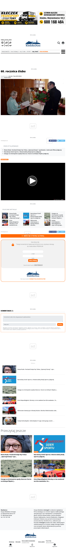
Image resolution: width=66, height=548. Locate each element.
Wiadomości (4, 159)
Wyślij (60, 324)
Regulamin (41, 542)
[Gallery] (33, 17)
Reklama (18, 542)
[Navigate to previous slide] (2, 18)
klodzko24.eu (48, 521)
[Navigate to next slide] (63, 18)
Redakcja (11, 542)
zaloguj (33, 260)
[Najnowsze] (32, 545)
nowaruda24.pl (38, 521)
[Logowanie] (54, 545)
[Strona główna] (10, 545)
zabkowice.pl (56, 521)
